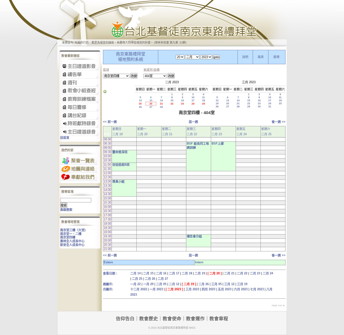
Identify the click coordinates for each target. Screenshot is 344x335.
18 (203, 100)
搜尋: (276, 57)
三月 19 (242, 284)
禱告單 (79, 74)
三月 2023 (192, 289)
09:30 (107, 152)
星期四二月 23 (217, 131)
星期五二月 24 (241, 131)
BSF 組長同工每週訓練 (198, 145)
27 (151, 107)
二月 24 (268, 273)
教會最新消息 (79, 107)
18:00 (107, 223)
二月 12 (174, 284)
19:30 (107, 236)
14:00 (107, 190)
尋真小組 (118, 181)
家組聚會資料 (79, 115)
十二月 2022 (138, 289)
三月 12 (229, 284)
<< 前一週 (110, 121)
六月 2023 (241, 289)
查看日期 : (110, 273)
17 (193, 100)
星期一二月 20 (142, 131)
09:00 (107, 147)
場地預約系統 (130, 59)
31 (269, 106)
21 (161, 103)
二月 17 (174, 273)
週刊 (79, 82)
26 (140, 107)
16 (182, 100)
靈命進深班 (120, 152)
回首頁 (64, 137)
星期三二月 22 (192, 131)
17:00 (107, 215)
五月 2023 (224, 289)
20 (151, 103)
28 (161, 107)
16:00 (107, 206)
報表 (261, 57)
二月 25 (137, 278)
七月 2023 (257, 289)
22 (172, 103)
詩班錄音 (79, 123)
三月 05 (216, 284)
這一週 (193, 121)
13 (151, 100)
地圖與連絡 (78, 169)
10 (193, 97)
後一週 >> (278, 121)
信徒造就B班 (121, 164)
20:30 (107, 244)
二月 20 (214, 273)
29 (248, 106)
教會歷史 (148, 318)
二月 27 (163, 278)
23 (182, 103)
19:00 (107, 232)
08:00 (107, 139)
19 (140, 103)
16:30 (107, 211)
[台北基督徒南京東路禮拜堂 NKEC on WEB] (172, 23)
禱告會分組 (194, 236)
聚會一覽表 (78, 160)
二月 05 (161, 284)
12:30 (107, 177)
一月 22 (135, 284)
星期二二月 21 (167, 131)
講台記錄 (79, 132)
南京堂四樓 (67, 237)
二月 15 (148, 273)
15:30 (107, 202)
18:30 (107, 228)
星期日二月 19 (117, 131)
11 (203, 97)
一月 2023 (156, 289)
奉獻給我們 (78, 177)
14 (161, 100)
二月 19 (200, 273)
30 (259, 106)
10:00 (107, 156)
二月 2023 (174, 289)
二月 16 (161, 273)
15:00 (107, 198)
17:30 (107, 219)
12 (140, 100)
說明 (245, 57)
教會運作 (195, 318)
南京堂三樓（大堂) (72, 230)
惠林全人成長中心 (72, 241)
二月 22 (242, 273)
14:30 (107, 194)
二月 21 (229, 273)
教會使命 (172, 318)
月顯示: (108, 289)
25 (203, 103)
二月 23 (255, 273)
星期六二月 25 (266, 131)
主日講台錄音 (79, 91)
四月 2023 (208, 289)
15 (172, 100)
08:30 (107, 143)
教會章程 (218, 318)
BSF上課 (218, 143)
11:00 (107, 164)
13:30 (107, 185)
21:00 (107, 249)
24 (193, 103)
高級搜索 (66, 209)
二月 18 (187, 273)
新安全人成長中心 (72, 244)
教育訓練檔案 (79, 99)
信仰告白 (125, 318)
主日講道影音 (79, 66)
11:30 (107, 169)
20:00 (107, 240)
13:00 (107, 181)
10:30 (107, 160)
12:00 (107, 173)
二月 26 (150, 278)
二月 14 (135, 273)
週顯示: (108, 284)
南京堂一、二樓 (70, 233)
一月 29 (148, 284)
